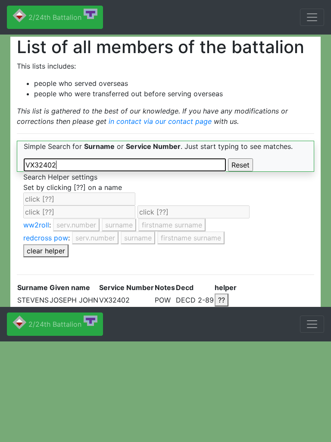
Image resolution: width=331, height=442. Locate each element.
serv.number (76, 225)
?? (221, 300)
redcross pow (45, 238)
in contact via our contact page (160, 121)
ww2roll (36, 225)
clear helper (46, 250)
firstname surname (172, 225)
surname (119, 225)
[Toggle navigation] (312, 17)
